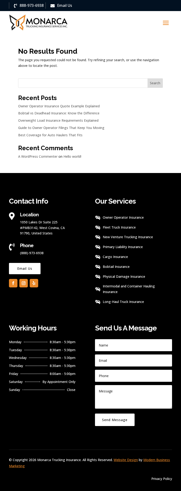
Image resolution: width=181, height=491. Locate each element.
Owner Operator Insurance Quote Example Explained (59, 106)
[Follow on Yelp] (34, 283)
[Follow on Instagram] (23, 283)
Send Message (115, 420)
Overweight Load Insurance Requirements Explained (58, 120)
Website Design (126, 460)
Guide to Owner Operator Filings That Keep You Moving (61, 127)
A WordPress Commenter (38, 156)
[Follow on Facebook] (13, 283)
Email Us (24, 268)
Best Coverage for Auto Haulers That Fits (50, 135)
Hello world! (72, 156)
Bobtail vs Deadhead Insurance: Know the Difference (58, 113)
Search (155, 83)
